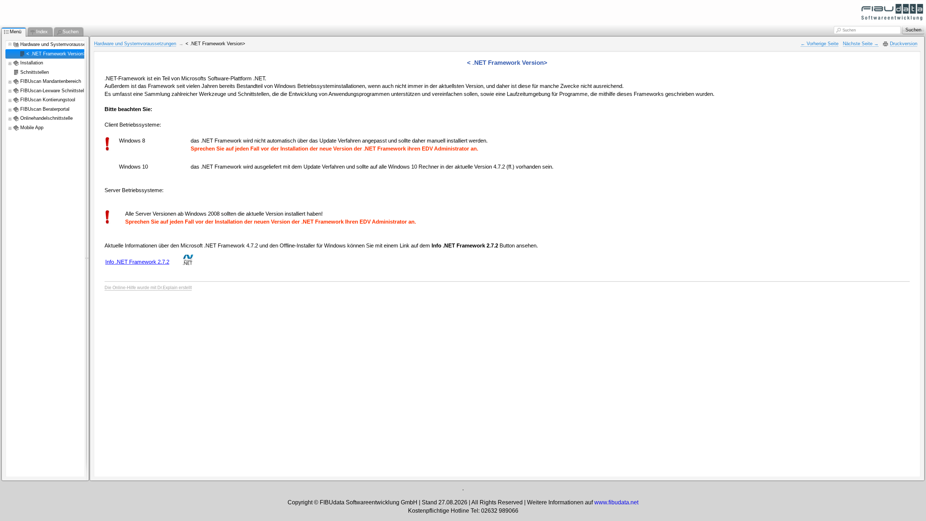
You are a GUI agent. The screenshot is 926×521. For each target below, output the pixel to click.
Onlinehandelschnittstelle (46, 118)
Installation (31, 62)
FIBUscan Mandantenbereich (50, 81)
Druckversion (903, 43)
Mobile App (32, 127)
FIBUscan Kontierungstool (47, 99)
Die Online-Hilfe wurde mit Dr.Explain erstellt (148, 287)
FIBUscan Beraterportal (44, 109)
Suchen (849, 30)
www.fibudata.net (616, 502)
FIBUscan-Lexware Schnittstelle (54, 90)
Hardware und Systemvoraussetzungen (61, 44)
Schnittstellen (34, 72)
